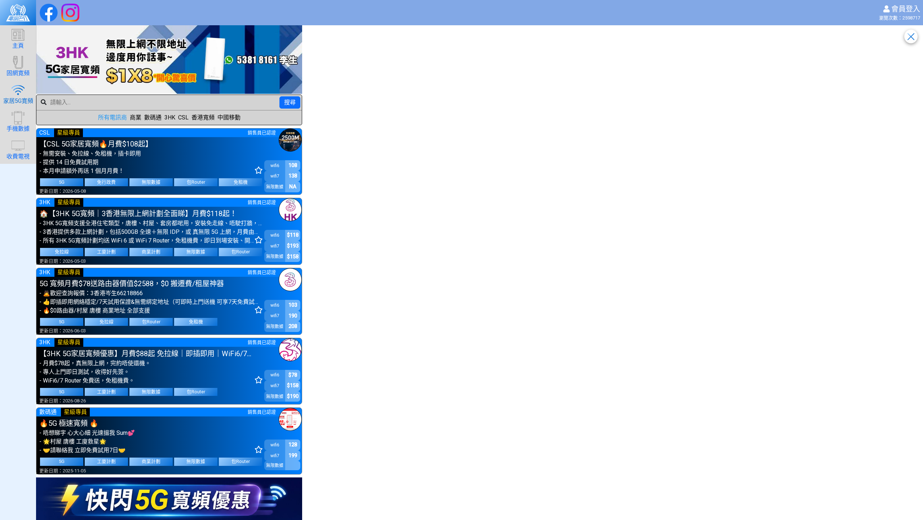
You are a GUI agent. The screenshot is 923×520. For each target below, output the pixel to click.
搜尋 (290, 102)
